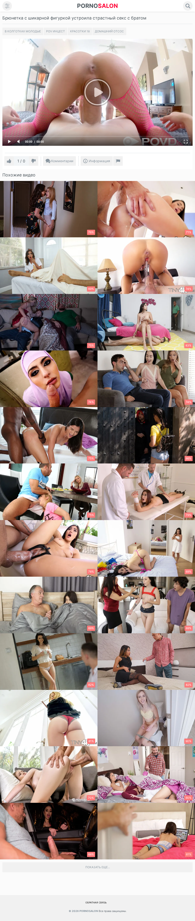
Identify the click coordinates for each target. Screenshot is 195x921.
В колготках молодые (23, 31)
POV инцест (55, 31)
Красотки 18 (80, 31)
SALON (97, 6)
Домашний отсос (109, 31)
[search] (188, 6)
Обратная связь (96, 902)
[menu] (7, 6)
